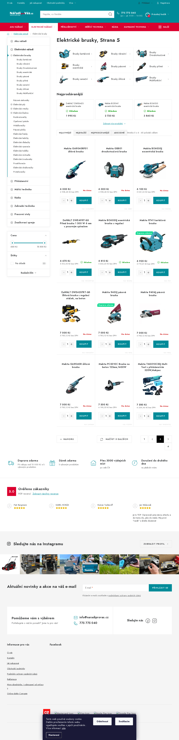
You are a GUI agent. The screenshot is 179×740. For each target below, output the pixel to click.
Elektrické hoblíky (20, 150)
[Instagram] (154, 621)
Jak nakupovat (36, 3)
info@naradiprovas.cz (94, 617)
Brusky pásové (23, 76)
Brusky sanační (23, 84)
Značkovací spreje (25, 222)
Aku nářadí (21, 41)
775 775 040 (128, 13)
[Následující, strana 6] (168, 439)
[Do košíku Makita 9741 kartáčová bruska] (161, 272)
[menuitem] (18, 27)
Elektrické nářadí (24, 49)
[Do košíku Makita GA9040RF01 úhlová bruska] (84, 200)
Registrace (165, 3)
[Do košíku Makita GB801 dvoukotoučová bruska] (122, 200)
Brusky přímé (22, 80)
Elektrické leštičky (21, 138)
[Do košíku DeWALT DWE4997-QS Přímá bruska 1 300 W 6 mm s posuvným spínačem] (84, 272)
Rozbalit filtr (27, 272)
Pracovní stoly (22, 214)
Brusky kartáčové (24, 59)
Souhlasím (124, 721)
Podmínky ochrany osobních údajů (22, 674)
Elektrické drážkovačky (23, 167)
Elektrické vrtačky (20, 108)
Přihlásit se (160, 587)
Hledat (110, 14)
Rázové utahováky (21, 100)
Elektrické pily (19, 104)
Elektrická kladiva (20, 113)
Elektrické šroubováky (22, 159)
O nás (9, 3)
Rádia (18, 197)
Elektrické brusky (22, 55)
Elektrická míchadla (21, 155)
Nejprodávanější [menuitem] (100, 133)
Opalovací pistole (21, 121)
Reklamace (12, 679)
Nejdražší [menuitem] (81, 133)
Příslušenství (21, 181)
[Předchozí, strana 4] (152, 439)
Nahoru (68, 439)
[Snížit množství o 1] (63, 200)
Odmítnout (102, 721)
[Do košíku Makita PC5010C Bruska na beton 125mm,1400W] (122, 416)
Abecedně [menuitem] (119, 133)
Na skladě (30, 263)
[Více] (164, 27)
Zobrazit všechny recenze (46, 493)
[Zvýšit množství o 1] (71, 200)
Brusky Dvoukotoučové (27, 68)
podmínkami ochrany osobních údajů (125, 595)
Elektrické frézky (20, 134)
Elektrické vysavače (21, 146)
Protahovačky (19, 171)
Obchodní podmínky (56, 3)
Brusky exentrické (24, 72)
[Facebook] (148, 621)
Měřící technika (23, 189)
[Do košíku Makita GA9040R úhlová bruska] (84, 416)
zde (64, 728)
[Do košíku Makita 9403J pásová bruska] (122, 344)
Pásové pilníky (19, 129)
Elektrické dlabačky (21, 142)
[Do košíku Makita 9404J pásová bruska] (161, 344)
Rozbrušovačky (20, 117)
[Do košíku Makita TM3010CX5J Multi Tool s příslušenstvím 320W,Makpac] (161, 416)
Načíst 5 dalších (116, 439)
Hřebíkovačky (19, 125)
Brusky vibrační (23, 63)
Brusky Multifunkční (25, 93)
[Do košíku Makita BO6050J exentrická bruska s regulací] (122, 272)
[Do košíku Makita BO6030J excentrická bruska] (161, 200)
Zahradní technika (25, 206)
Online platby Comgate (17, 693)
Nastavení (54, 735)
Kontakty (21, 3)
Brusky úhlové (23, 89)
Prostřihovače (19, 163)
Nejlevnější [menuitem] (65, 133)
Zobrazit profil (154, 544)
